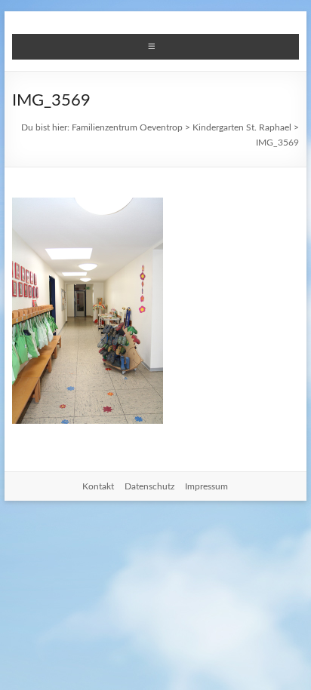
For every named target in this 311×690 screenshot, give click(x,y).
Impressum (206, 486)
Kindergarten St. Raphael (241, 127)
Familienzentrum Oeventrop (127, 127)
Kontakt (98, 486)
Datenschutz (149, 486)
